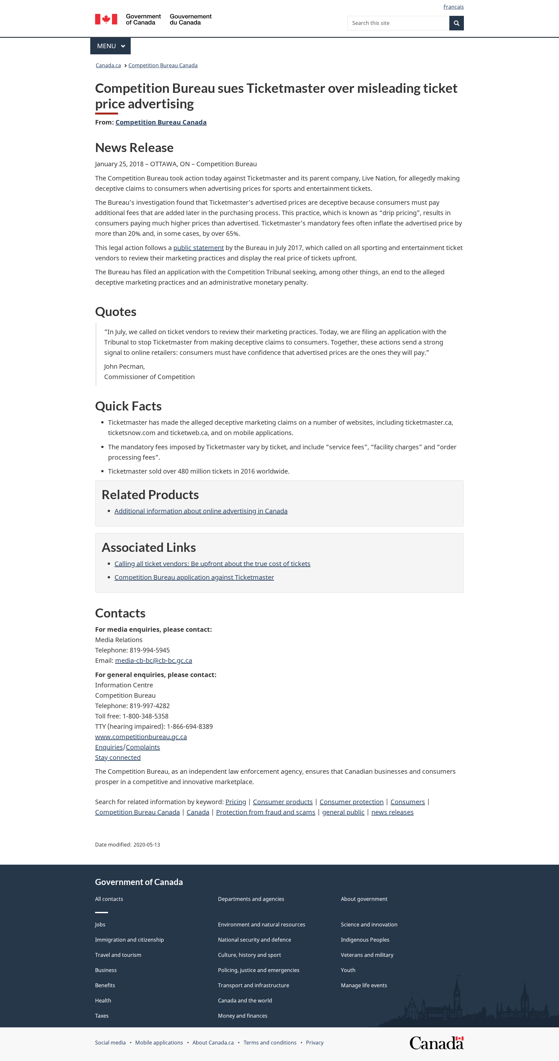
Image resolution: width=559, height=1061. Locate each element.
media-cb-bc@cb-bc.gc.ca (153, 660)
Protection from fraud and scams (265, 812)
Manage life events (364, 985)
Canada (198, 812)
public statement (198, 247)
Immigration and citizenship (129, 939)
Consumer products (283, 801)
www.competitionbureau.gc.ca (141, 736)
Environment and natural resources (261, 924)
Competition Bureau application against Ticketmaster (194, 577)
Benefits (105, 985)
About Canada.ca (213, 1042)
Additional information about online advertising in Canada (201, 511)
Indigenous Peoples (365, 939)
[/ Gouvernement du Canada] (153, 20)
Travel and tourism (118, 954)
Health (103, 1000)
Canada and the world (245, 1000)
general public (343, 812)
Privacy (314, 1042)
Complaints (143, 747)
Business (106, 970)
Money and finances (243, 1015)
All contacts (109, 898)
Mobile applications (159, 1042)
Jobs (100, 924)
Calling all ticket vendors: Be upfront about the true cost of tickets (213, 563)
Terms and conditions (270, 1042)
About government (364, 898)
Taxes (102, 1015)
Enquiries (109, 747)
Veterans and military (367, 954)
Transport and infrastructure (253, 985)
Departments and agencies (251, 898)
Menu (107, 45)
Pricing (235, 801)
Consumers (407, 801)
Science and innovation (369, 924)
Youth (348, 970)
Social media (110, 1042)
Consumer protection (352, 801)
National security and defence (254, 939)
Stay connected (118, 757)
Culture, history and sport (249, 954)
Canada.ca (108, 65)
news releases (392, 812)
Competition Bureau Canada (163, 65)
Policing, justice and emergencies (259, 970)
